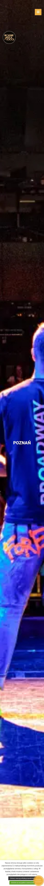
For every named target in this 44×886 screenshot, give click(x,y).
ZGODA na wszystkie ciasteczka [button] (22, 883)
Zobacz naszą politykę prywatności (22, 878)
